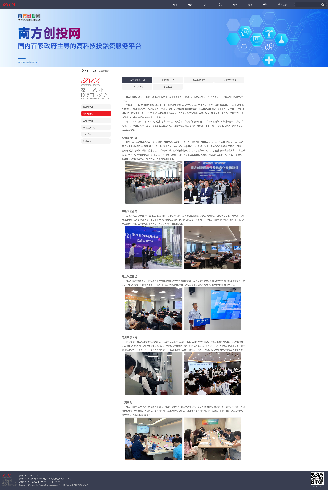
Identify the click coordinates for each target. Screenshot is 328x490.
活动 (94, 71)
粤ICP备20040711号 (81, 485)
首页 (87, 71)
